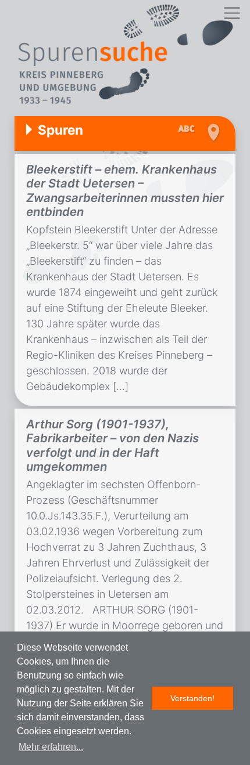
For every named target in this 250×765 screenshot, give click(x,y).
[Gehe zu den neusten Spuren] (189, 129)
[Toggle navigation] (231, 13)
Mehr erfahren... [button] (51, 747)
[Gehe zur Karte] (213, 132)
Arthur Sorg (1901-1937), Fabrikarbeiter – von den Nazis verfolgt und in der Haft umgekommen (112, 445)
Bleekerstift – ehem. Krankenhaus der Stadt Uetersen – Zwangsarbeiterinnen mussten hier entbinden (125, 190)
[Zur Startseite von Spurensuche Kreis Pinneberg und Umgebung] (125, 56)
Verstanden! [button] (192, 698)
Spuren (60, 130)
